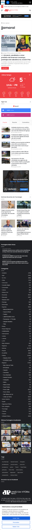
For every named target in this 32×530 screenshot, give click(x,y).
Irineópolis (6, 379)
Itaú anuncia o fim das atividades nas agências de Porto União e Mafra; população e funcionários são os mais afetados (20, 162)
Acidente (4, 273)
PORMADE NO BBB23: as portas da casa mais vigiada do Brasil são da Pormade (20, 136)
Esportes (4, 307)
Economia (4, 294)
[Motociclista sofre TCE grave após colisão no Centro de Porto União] (26, 438)
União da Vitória (7, 396)
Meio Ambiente (6, 343)
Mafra (4, 382)
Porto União (6, 389)
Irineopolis (22, 461)
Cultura (4, 290)
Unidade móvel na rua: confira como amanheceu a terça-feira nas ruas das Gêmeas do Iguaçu (20, 129)
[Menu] (2, 11)
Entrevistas (5, 304)
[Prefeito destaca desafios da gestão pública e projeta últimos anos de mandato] (26, 432)
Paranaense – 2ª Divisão (9, 319)
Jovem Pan (22, 464)
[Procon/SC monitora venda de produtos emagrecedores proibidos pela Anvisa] (6, 450)
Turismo (4, 413)
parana (11, 467)
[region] (16, 517)
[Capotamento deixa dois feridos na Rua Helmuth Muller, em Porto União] (6, 426)
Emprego (4, 302)
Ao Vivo (4, 277)
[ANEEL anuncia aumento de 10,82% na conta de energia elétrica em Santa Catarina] (6, 444)
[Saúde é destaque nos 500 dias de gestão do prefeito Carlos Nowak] (16, 450)
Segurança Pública (6, 404)
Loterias (4, 338)
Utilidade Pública (6, 416)
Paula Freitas (6, 387)
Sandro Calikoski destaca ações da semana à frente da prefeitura (7, 231)
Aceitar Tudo (16, 518)
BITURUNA (6, 367)
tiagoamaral (12, 472)
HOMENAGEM (5, 331)
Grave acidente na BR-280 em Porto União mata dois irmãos (20, 152)
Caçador (5, 370)
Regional (4, 362)
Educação (4, 297)
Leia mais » (5, 68)
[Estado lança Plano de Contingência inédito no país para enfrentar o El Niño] (24, 205)
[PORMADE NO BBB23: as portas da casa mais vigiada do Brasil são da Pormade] (6, 136)
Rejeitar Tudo (16, 526)
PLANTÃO (4, 353)
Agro (3, 275)
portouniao (4, 469)
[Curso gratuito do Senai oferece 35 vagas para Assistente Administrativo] (6, 438)
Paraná (4, 350)
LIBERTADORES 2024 (9, 316)
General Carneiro (7, 377)
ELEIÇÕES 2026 (7, 360)
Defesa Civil (5, 292)
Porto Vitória (6, 392)
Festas (3, 326)
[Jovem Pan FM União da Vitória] (11, 10)
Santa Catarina (6, 399)
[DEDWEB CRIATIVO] (16, 16)
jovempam (4, 53)
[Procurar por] (30, 11)
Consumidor (5, 287)
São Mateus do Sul (8, 394)
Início (3, 23)
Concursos (4, 282)
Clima (3, 280)
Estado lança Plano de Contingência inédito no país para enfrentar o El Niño (23, 212)
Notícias (4, 348)
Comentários (25, 122)
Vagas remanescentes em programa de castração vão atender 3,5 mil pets (8, 212)
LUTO (3, 341)
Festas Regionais (6, 328)
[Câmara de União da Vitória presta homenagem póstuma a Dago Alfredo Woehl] (24, 224)
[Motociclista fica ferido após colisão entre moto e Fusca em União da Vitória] (26, 450)
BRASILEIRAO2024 (8, 309)
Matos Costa (6, 384)
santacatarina (5, 472)
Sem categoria (5, 406)
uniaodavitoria (5, 475)
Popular (5, 122)
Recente (14, 122)
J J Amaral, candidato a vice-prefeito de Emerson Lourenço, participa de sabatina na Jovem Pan (16, 57)
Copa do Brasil (7, 312)
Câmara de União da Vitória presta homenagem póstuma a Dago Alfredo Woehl (24, 231)
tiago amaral (20, 472)
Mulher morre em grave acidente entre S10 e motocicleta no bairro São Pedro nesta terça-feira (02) (20, 145)
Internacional (5, 333)
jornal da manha (14, 464)
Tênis (4, 324)
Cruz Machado (7, 375)
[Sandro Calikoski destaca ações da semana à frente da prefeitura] (8, 224)
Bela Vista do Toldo (8, 365)
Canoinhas (6, 372)
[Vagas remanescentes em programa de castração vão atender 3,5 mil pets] (8, 205)
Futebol (5, 314)
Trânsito (4, 411)
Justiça (4, 336)
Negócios (4, 345)
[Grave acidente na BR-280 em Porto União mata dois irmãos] (6, 154)
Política (4, 355)
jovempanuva (5, 467)
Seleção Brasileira (7, 321)
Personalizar (16, 522)
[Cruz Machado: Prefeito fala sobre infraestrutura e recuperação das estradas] (16, 444)
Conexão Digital (6, 285)
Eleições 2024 (5, 299)
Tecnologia (5, 408)
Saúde (3, 401)
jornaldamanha (5, 464)
